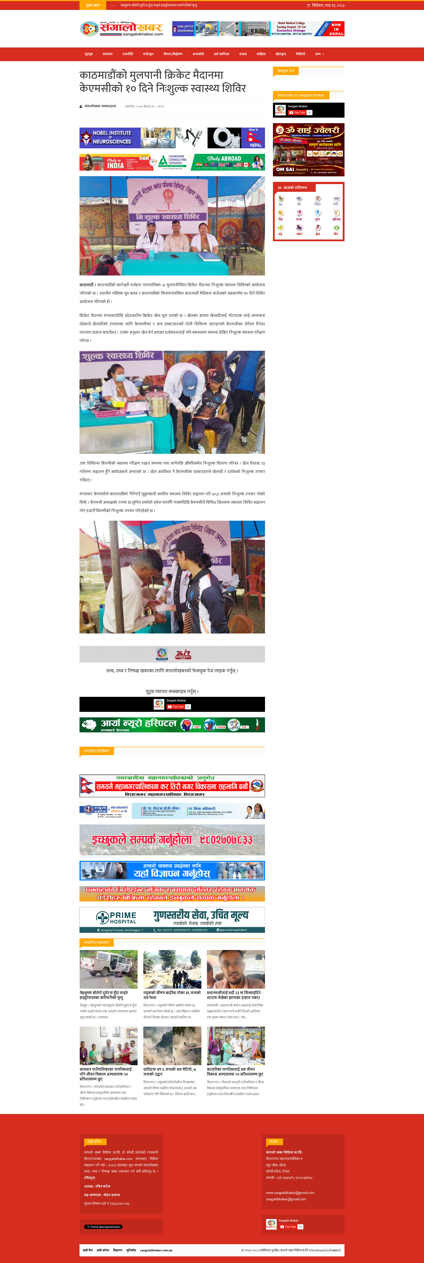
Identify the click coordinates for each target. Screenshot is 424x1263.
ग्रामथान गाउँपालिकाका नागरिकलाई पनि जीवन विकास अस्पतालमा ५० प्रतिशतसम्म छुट (106, 1074)
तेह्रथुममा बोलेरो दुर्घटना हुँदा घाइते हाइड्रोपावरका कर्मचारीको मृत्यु (159, 5)
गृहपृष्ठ (89, 54)
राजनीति (128, 54)
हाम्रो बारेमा (103, 1250)
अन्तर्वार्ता (198, 54)
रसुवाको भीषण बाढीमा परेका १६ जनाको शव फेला (172, 995)
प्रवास (243, 54)
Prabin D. (335, 1250)
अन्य (318, 54)
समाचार (107, 54)
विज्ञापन (117, 1250)
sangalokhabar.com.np (156, 1250)
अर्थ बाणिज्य (221, 54)
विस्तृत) (90, 1178)
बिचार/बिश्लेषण (173, 54)
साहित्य (261, 54)
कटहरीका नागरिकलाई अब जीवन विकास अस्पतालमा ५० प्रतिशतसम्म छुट (235, 1072)
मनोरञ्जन (148, 54)
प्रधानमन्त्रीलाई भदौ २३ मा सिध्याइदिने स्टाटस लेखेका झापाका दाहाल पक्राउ (234, 995)
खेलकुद (281, 54)
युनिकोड (131, 1250)
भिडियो (300, 54)
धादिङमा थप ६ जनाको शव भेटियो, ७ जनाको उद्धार (169, 1072)
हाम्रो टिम (88, 1250)
